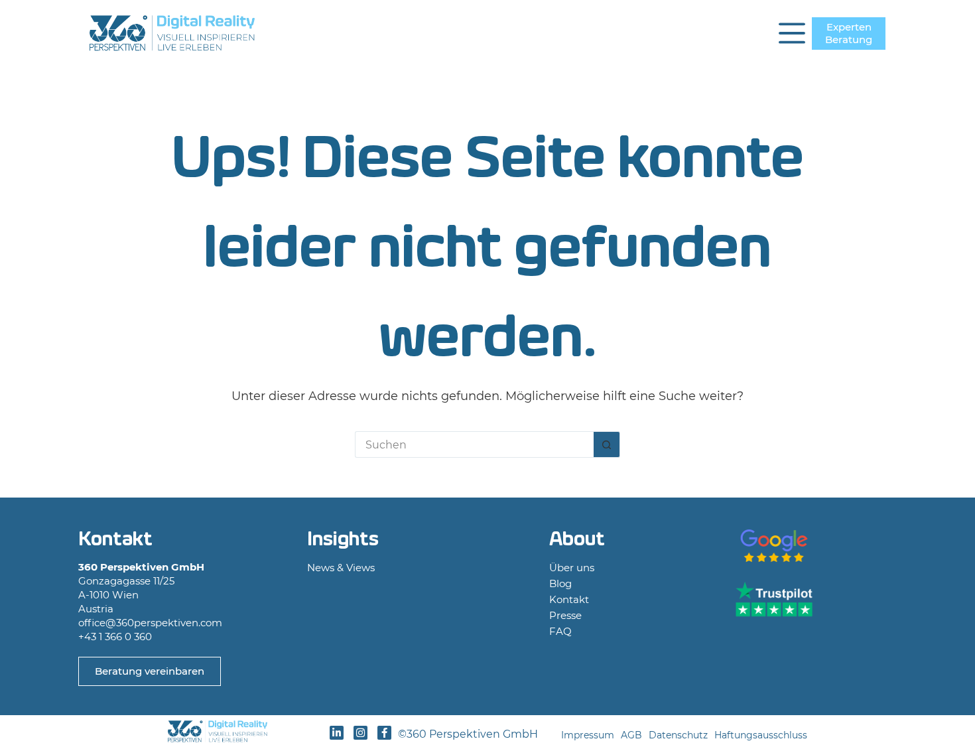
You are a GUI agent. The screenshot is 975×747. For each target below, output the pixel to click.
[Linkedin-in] (337, 733)
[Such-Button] (607, 444)
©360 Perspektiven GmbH (470, 734)
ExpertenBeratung (848, 33)
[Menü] (792, 33)
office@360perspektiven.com (150, 622)
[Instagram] (360, 733)
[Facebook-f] (384, 733)
